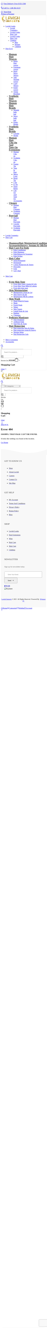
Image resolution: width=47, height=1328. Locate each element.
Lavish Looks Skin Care (15, 37)
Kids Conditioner (19, 250)
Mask (15, 303)
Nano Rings (15, 188)
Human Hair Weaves (13, 56)
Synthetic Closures (16, 212)
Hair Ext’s (9, 49)
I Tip (15, 182)
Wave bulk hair (15, 118)
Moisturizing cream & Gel (22, 292)
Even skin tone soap (20, 288)
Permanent (17, 263)
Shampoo (14, 243)
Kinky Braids (15, 123)
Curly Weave (15, 85)
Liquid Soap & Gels (20, 311)
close (3, 369)
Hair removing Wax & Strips (23, 328)
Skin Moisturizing (18, 290)
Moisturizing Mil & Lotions (23, 297)
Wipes (15, 307)
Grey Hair (17, 271)
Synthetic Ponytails (16, 229)
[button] (2, 610)
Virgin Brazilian (16, 93)
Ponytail (13, 215)
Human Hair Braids (13, 105)
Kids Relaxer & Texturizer (23, 254)
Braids (15, 136)
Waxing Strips (18, 332)
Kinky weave (15, 89)
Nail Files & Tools (20, 324)
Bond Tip (15, 179)
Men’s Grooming (11, 340)
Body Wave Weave (15, 73)
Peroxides (17, 267)
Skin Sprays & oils (20, 295)
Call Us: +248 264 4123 (11, 8)
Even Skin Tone (17, 281)
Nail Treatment (18, 320)
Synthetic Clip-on (16, 160)
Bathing (16, 313)
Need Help (7, 12)
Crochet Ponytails (16, 225)
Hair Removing (17, 326)
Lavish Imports (6, 599)
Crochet (16, 134)
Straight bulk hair (16, 112)
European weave (16, 68)
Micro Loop (15, 175)
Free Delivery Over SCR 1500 (15, 4)
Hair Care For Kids (19, 247)
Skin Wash (14, 298)
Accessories (9, 342)
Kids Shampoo (18, 252)
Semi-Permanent (19, 261)
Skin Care (9, 276)
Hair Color (14, 258)
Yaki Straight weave (16, 80)
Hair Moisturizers (28, 243)
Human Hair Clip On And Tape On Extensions (14, 143)
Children (18, 47)
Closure (13, 203)
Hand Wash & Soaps (21, 301)
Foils (15, 269)
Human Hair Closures (16, 207)
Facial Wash (17, 305)
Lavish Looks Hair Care (15, 33)
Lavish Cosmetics (13, 29)
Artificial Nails (18, 322)
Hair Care (9, 237)
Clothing (13, 40)
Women (17, 45)
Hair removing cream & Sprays (24, 330)
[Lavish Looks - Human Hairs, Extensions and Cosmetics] (10, 22)
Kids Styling (17, 256)
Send (9, 580)
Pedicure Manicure (19, 317)
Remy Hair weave (15, 63)
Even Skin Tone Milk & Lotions (25, 286)
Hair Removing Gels (20, 334)
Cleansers (16, 315)
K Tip (15, 184)
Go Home (4, 442)
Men (16, 42)
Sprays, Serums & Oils (32, 245)
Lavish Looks (10, 26)
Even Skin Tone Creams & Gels (25, 284)
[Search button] (2, 356)
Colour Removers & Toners (23, 265)
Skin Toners (17, 309)
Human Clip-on (16, 154)
